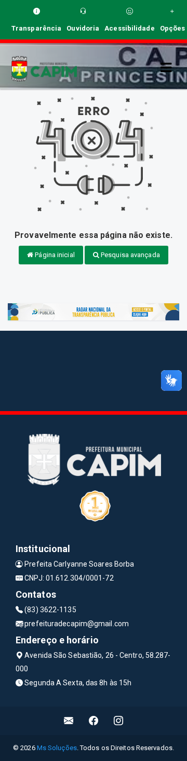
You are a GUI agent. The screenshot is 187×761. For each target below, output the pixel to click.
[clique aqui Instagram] (119, 721)
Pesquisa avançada (129, 255)
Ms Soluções (57, 748)
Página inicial (54, 255)
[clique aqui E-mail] (69, 721)
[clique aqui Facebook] (94, 721)
